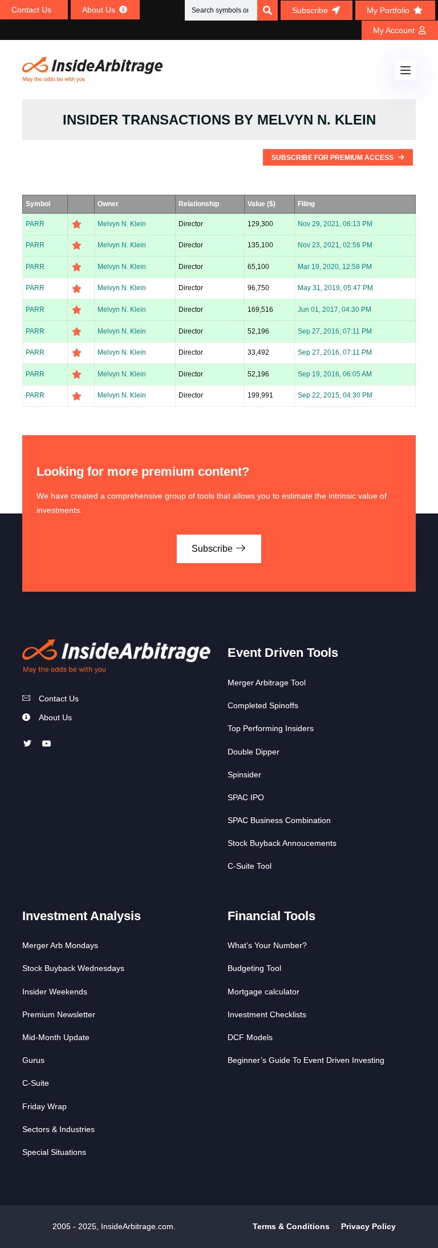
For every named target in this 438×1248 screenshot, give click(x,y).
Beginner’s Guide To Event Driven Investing (306, 1060)
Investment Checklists (267, 1014)
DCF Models (250, 1037)
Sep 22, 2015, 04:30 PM (335, 395)
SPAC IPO (246, 797)
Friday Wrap (44, 1106)
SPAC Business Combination (279, 820)
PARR (35, 224)
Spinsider (244, 774)
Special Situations (54, 1152)
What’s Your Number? (267, 945)
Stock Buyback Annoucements (282, 843)
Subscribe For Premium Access (333, 158)
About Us (55, 717)
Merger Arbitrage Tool (267, 682)
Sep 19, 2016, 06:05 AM (335, 374)
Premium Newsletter (58, 1014)
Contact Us (59, 698)
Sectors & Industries (58, 1129)
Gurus (33, 1060)
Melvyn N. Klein (122, 224)
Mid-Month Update (56, 1037)
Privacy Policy (368, 1226)
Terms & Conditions (291, 1226)
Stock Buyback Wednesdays (73, 968)
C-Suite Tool (249, 865)
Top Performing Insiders (271, 728)
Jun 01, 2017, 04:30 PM (334, 310)
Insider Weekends (54, 991)
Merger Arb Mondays (60, 945)
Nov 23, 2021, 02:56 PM (335, 245)
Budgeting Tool (254, 968)
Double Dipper (253, 751)
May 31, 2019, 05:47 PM (335, 288)
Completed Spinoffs (263, 705)
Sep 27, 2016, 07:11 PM (335, 331)
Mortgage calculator (263, 991)
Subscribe (213, 548)
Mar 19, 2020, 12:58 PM (335, 267)
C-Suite (35, 1083)
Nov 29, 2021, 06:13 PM (335, 224)
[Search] (267, 10)
